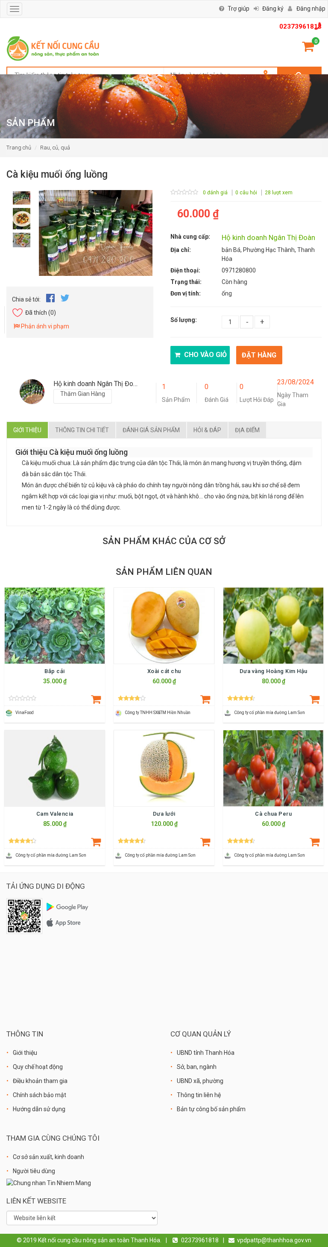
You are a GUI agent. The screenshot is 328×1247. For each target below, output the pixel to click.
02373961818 (300, 26)
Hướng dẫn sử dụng (39, 1109)
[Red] (21, 195)
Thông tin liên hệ (199, 1095)
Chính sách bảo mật (39, 1095)
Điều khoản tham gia (40, 1080)
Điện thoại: (185, 270)
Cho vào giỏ (204, 355)
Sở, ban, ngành (197, 1066)
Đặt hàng (259, 355)
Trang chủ (18, 147)
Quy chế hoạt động (38, 1066)
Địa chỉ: (180, 249)
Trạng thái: (186, 281)
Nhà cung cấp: (190, 236)
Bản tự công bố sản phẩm (211, 1109)
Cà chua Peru (273, 814)
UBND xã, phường (200, 1080)
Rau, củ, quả (55, 147)
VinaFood (24, 712)
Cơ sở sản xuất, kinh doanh (48, 1156)
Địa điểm (247, 430)
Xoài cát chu (164, 671)
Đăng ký (273, 8)
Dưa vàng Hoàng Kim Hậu (274, 671)
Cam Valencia (54, 814)
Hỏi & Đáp (207, 430)
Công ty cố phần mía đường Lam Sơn (269, 712)
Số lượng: (183, 319)
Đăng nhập (310, 8)
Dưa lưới (164, 814)
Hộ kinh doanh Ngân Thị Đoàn (268, 237)
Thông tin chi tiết (82, 430)
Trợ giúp (238, 8)
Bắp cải (54, 671)
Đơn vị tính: (185, 293)
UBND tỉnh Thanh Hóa (205, 1052)
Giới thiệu (27, 430)
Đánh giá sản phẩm (151, 430)
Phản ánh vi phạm (44, 326)
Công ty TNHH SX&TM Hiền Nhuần (157, 712)
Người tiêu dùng (34, 1171)
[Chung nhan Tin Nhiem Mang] (48, 1182)
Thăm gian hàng (82, 393)
